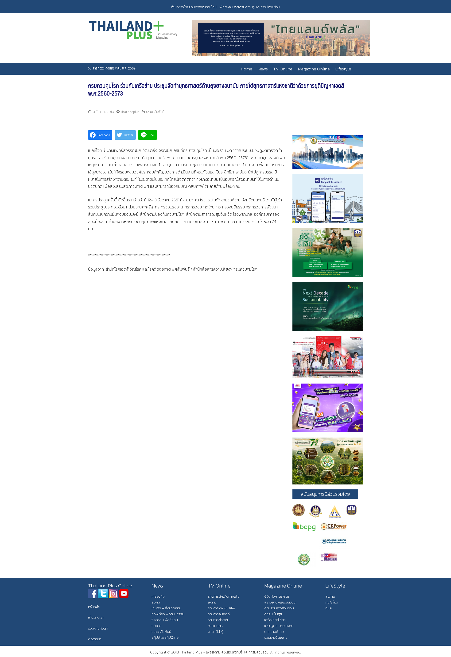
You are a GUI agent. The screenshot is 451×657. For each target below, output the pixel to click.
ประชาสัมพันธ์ (155, 111)
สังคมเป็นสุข (273, 614)
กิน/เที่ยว (331, 602)
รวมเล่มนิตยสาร (275, 637)
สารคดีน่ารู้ (215, 631)
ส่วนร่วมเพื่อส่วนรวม (279, 608)
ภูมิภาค (156, 625)
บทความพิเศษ (274, 631)
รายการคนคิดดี (219, 614)
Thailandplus (130, 111)
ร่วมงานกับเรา (98, 628)
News (263, 68)
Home (246, 68)
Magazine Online (314, 68)
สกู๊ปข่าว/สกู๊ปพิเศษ (165, 637)
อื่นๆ (328, 608)
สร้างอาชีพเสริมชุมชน (279, 602)
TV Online (282, 68)
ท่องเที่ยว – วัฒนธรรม (168, 614)
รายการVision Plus (222, 608)
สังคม (156, 602)
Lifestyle (343, 68)
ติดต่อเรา (94, 639)
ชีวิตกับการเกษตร (277, 596)
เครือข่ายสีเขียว (275, 619)
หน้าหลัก (94, 606)
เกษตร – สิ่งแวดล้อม (166, 608)
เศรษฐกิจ (158, 596)
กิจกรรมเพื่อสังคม (165, 619)
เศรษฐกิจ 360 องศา (278, 625)
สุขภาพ (330, 596)
